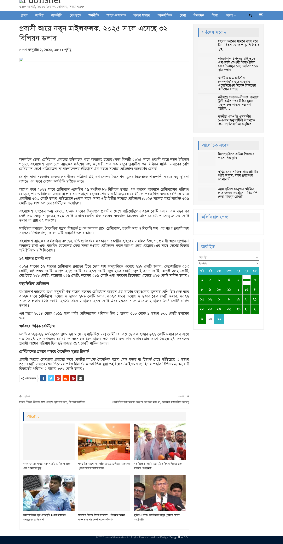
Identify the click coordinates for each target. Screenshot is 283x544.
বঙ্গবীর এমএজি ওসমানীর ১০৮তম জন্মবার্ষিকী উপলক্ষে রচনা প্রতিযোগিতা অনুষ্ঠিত (236, 120)
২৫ (229, 309)
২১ (255, 299)
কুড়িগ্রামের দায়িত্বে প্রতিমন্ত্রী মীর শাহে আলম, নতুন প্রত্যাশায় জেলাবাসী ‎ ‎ (238, 175)
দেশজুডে (75, 15)
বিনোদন (199, 15)
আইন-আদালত (116, 15)
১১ (229, 289)
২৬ (238, 309)
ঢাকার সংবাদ (141, 15)
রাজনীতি (56, 15)
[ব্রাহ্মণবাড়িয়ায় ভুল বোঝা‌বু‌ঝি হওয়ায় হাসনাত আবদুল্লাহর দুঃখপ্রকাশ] (49, 493)
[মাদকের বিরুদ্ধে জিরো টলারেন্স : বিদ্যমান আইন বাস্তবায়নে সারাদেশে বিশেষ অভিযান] (104, 493)
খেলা (183, 15)
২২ (202, 309)
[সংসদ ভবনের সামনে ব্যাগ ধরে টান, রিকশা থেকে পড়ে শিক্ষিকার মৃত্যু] (49, 442)
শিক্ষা (215, 15)
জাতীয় (39, 15)
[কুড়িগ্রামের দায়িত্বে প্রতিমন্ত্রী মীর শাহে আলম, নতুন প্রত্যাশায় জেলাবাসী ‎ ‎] (206, 176)
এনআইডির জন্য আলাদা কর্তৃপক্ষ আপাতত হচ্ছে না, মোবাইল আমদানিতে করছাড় (150, 402)
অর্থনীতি (93, 15)
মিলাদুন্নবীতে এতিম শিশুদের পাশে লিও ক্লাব (236, 156)
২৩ (210, 309)
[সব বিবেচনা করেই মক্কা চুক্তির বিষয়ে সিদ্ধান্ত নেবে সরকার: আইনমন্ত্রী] (160, 442)
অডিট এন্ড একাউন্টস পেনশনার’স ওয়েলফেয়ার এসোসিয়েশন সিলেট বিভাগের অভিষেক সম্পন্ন (237, 84)
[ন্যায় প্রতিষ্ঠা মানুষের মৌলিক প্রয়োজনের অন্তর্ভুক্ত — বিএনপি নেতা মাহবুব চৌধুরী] (206, 194)
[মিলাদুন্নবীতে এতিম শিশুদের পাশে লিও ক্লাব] (206, 159)
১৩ (246, 289)
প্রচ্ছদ (24, 15)
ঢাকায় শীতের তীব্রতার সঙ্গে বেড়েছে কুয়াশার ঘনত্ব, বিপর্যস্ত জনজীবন (52, 402)
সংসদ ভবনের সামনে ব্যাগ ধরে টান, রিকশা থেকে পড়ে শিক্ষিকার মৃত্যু (238, 45)
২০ (246, 299)
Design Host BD (178, 537)
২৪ (219, 309)
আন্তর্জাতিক (165, 15)
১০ (219, 289)
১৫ (202, 299)
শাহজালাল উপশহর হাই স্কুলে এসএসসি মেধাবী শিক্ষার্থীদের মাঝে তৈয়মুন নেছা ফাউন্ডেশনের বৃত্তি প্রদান (238, 64)
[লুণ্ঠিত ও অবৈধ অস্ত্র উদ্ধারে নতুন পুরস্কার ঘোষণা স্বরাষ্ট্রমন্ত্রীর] (160, 493)
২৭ (246, 309)
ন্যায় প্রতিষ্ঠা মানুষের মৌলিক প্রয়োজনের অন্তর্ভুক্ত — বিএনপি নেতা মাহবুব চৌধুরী (238, 193)
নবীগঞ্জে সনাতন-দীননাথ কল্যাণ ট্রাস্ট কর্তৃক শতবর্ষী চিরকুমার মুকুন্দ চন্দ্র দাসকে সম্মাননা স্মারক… (238, 103)
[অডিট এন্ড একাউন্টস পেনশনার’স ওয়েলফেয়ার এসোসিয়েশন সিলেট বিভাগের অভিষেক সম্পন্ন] (206, 83)
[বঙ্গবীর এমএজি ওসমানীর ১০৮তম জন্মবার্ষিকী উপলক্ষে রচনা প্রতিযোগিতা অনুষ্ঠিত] (206, 121)
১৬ (210, 299)
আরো (229, 15)
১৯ (238, 299)
